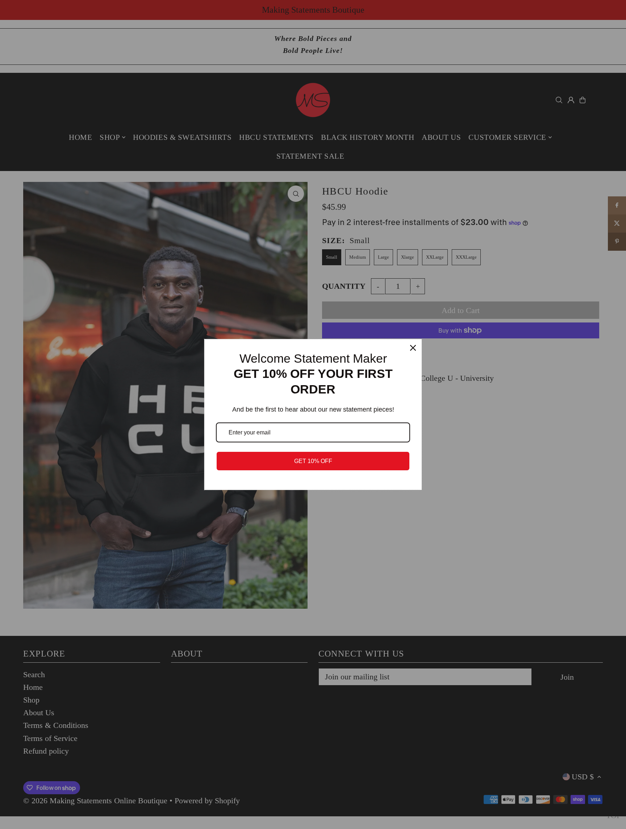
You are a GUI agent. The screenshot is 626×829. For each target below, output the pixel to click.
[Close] (413, 348)
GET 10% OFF (313, 461)
